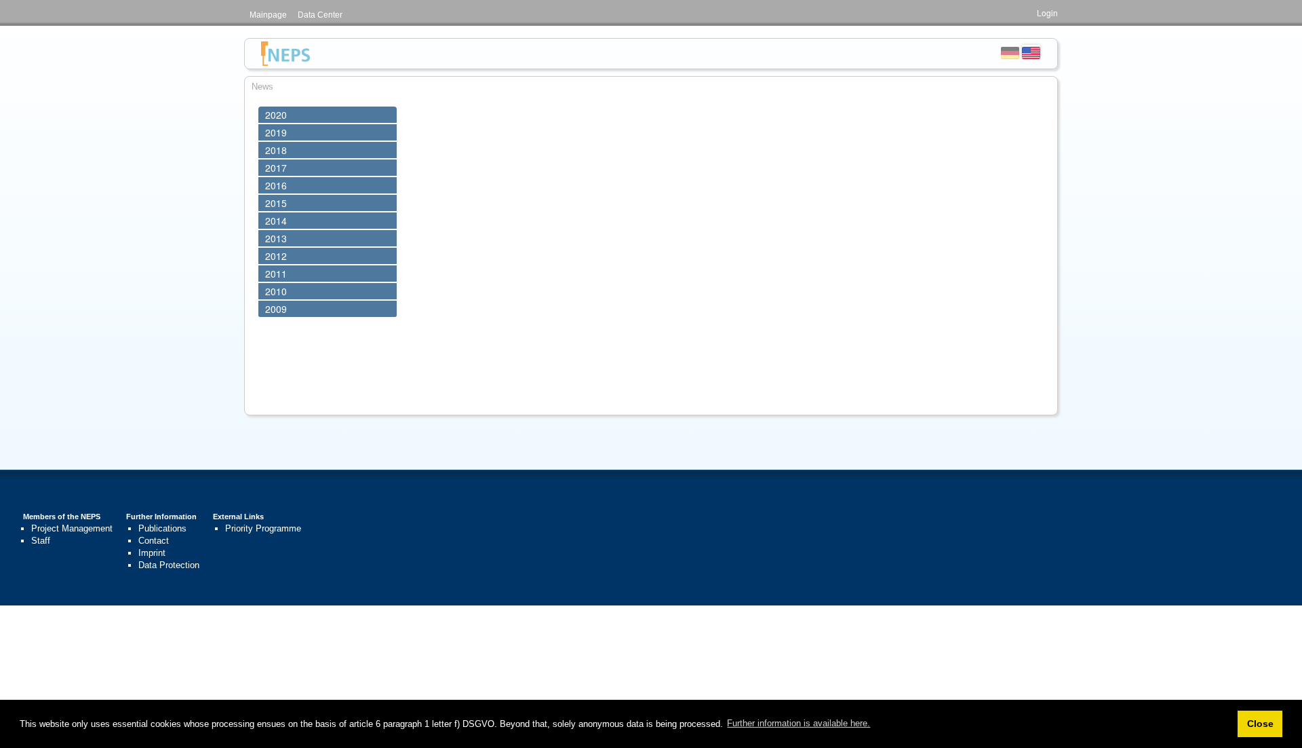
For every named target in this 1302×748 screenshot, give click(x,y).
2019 (276, 132)
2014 (276, 220)
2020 (276, 114)
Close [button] (1260, 723)
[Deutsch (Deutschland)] (1010, 51)
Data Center (320, 15)
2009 (276, 309)
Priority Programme (263, 528)
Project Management (72, 528)
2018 (276, 150)
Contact (153, 541)
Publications (162, 528)
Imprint (151, 553)
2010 (276, 291)
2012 (276, 256)
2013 (276, 238)
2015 (276, 203)
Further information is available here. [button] (798, 723)
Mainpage (268, 15)
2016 (276, 185)
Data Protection (168, 565)
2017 (276, 167)
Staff (40, 541)
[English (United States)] (1031, 51)
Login (1047, 12)
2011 (276, 273)
